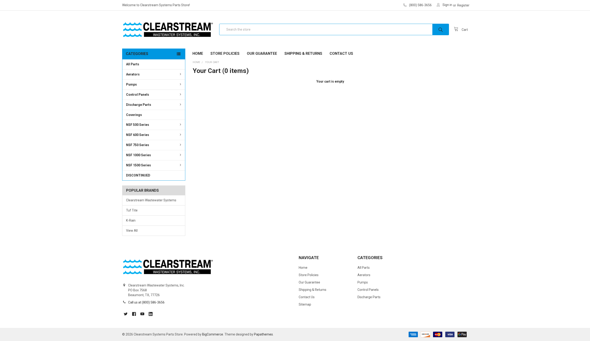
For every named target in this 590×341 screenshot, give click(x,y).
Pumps (131, 84)
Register (463, 5)
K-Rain (131, 220)
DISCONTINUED (138, 175)
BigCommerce (212, 334)
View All (132, 230)
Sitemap (305, 304)
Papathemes (263, 334)
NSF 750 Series (137, 145)
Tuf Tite (132, 210)
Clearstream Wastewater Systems (151, 200)
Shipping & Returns (303, 53)
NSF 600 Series (137, 135)
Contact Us (341, 53)
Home (197, 53)
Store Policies (224, 53)
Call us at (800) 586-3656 (146, 302)
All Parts (132, 64)
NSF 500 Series (137, 125)
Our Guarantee (262, 53)
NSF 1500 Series (138, 165)
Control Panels (137, 94)
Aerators (133, 74)
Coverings (134, 115)
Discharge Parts (138, 105)
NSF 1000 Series (138, 155)
